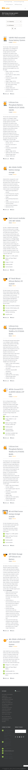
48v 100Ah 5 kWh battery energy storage (15, 169)
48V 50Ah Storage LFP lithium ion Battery (15, 556)
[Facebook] (15, 736)
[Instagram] (21, 736)
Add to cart (6, 93)
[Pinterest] (23, 736)
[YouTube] (19, 736)
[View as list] (15, 28)
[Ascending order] (20, 21)
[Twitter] (17, 736)
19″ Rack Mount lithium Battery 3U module (16, 281)
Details (12, 93)
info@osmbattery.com (8, 750)
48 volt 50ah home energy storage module (16, 514)
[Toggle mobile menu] (25, 8)
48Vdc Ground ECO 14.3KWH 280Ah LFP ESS (16, 391)
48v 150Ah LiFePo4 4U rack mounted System (17, 641)
